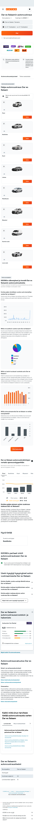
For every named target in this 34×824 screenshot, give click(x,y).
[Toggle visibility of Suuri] (13, 363)
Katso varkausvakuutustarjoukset (11, 682)
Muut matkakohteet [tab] (19, 723)
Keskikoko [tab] (11, 473)
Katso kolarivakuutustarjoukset (10, 680)
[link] (17, 449)
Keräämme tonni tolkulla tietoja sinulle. (14, 815)
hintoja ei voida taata (13, 807)
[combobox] (7, 18)
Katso (27, 117)
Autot (12, 791)
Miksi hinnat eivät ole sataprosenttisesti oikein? (14, 819)
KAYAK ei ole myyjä (8, 812)
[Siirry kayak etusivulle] (11, 9)
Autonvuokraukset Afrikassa (22, 791)
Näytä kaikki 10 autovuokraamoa (10, 652)
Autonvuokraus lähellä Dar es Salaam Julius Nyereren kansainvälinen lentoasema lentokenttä (16, 741)
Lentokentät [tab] (7, 723)
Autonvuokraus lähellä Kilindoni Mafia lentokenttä (15, 746)
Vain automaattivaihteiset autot (11, 38)
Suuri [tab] (18, 473)
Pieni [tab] (3, 473)
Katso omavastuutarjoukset (9, 701)
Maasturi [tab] (25, 473)
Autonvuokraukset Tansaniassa (16, 793)
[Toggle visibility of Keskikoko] (15, 356)
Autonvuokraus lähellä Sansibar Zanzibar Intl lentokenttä (16, 736)
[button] (3, 9)
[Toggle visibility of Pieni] (13, 361)
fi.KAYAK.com (6, 791)
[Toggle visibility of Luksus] (14, 365)
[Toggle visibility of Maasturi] (14, 358)
